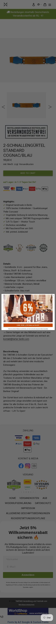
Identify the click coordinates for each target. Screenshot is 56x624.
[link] (28, 308)
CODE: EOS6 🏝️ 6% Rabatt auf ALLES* (28, 325)
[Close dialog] (53, 296)
